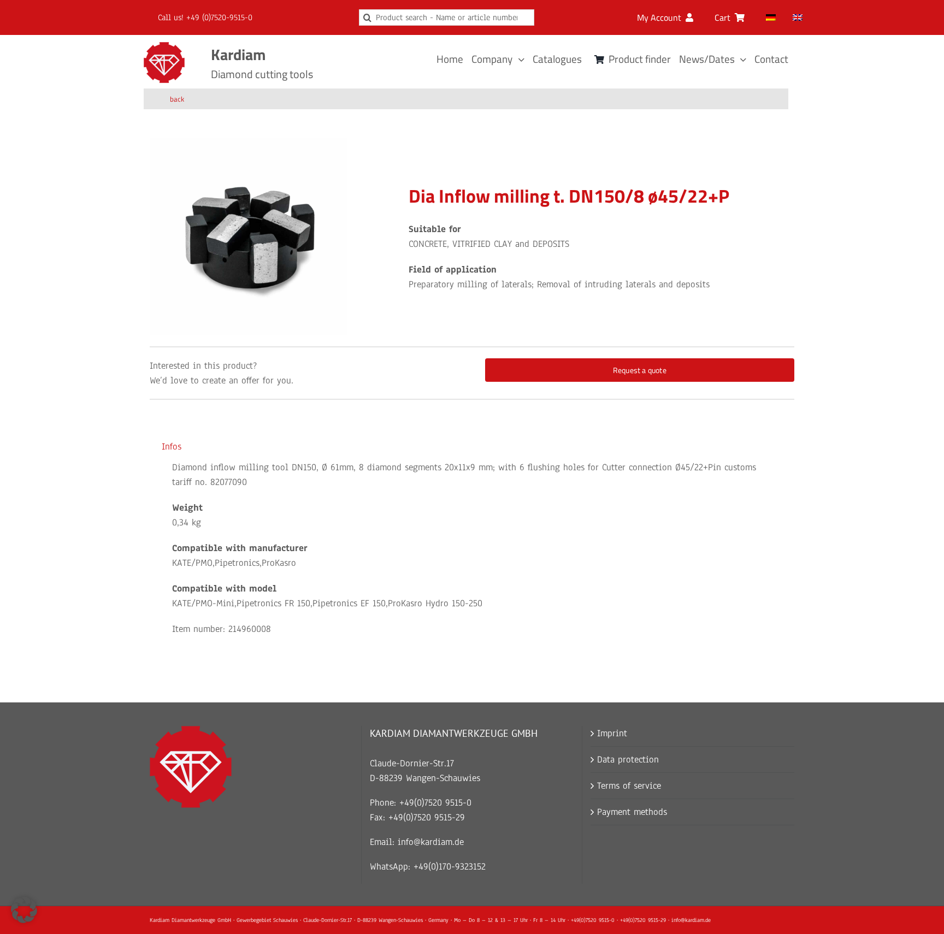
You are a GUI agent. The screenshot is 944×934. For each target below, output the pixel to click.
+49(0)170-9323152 (450, 866)
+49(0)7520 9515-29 (426, 817)
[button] (24, 910)
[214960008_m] (248, 236)
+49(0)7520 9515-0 (435, 802)
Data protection (628, 759)
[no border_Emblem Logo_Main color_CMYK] (164, 46)
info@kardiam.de (431, 842)
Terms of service (629, 785)
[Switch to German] (771, 17)
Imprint (612, 733)
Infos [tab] (171, 446)
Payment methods (632, 812)
